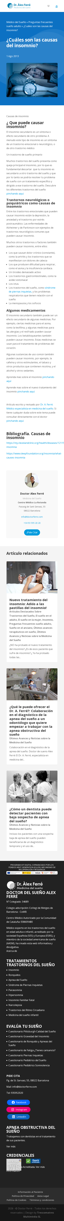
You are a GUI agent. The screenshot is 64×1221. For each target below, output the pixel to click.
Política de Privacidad (23, 1196)
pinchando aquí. (15, 193)
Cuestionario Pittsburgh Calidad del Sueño (32, 1031)
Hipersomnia (15, 995)
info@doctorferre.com (32, 516)
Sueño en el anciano (20, 627)
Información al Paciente (30, 1192)
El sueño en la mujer (29, 619)
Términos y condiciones (41, 1200)
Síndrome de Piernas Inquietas (25, 985)
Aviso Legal (43, 1196)
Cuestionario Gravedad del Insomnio (28, 1036)
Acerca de (11, 951)
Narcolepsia (15, 1005)
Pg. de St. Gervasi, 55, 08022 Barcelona (27, 1080)
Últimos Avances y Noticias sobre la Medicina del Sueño (30, 636)
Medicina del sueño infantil (23, 1015)
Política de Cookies (16, 1200)
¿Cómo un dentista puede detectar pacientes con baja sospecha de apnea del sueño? (30, 815)
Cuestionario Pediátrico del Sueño (27, 1060)
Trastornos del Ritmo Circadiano (26, 1010)
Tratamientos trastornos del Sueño (30, 962)
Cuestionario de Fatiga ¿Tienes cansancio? (32, 1050)
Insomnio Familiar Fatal (21, 1000)
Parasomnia (15, 990)
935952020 (17, 1092)
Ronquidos (14, 975)
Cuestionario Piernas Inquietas (25, 1055)
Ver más (10, 1146)
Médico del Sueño (16, 22)
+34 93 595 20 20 (32, 522)
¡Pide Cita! (32, 532)
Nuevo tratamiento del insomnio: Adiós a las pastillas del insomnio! (28, 604)
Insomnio (47, 619)
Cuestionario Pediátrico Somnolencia (29, 1065)
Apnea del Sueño (17, 980)
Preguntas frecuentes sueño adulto (30, 623)
